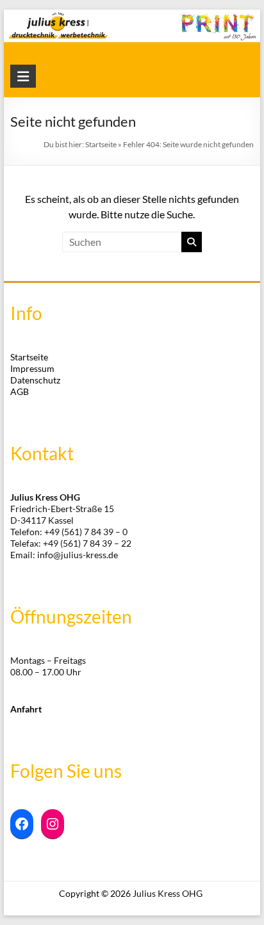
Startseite (101, 144)
